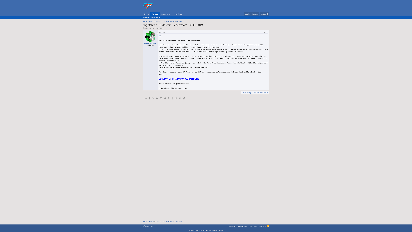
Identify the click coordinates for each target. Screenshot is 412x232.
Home (146, 14)
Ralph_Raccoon (149, 28)
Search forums (155, 18)
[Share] (264, 32)
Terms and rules (242, 226)
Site (264, 226)
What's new (165, 14)
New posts (146, 18)
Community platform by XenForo (206, 230)
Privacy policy (253, 226)
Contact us (232, 226)
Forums (155, 14)
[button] (171, 14)
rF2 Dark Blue (149, 226)
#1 (267, 32)
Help (260, 226)
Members (178, 14)
